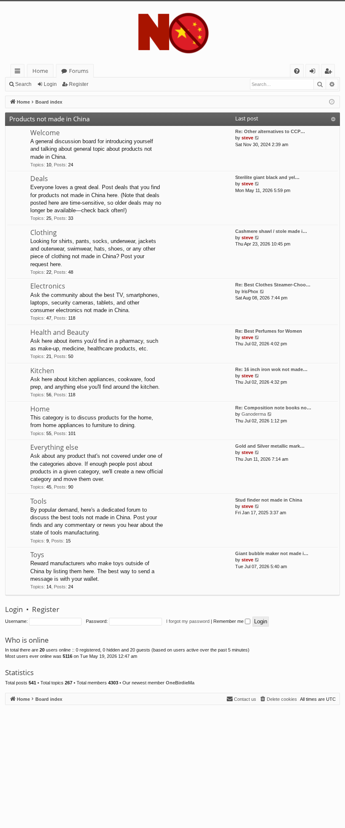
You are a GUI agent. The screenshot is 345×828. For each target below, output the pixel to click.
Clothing (43, 232)
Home (40, 71)
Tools (38, 501)
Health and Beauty (59, 332)
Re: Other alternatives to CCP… (270, 131)
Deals (39, 178)
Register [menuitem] (329, 72)
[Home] (172, 32)
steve (247, 137)
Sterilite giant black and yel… (267, 177)
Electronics (47, 286)
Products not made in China (49, 119)
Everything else (54, 447)
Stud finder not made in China (268, 499)
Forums (78, 71)
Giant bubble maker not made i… (271, 553)
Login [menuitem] (314, 72)
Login (50, 84)
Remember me (229, 621)
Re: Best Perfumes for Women (268, 331)
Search (23, 84)
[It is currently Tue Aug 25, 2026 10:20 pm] (331, 102)
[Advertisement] (172, 764)
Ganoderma (254, 414)
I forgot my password (188, 621)
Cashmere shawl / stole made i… (271, 231)
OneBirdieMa (180, 682)
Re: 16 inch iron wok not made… (271, 369)
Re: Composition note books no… (273, 407)
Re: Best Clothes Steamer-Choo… (272, 284)
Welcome (45, 132)
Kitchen (42, 370)
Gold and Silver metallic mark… (270, 446)
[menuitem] (296, 70)
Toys (37, 554)
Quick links (19, 72)
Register (78, 84)
